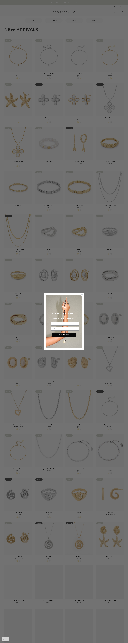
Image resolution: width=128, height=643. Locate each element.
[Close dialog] (82, 295)
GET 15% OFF (64, 335)
